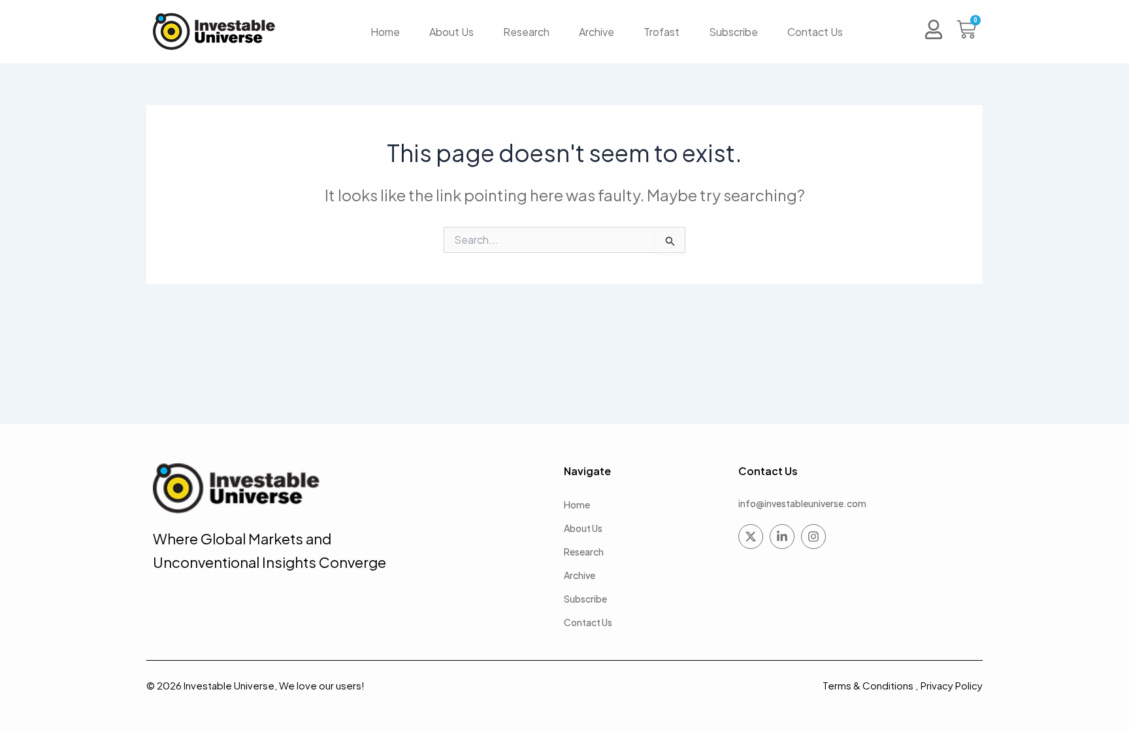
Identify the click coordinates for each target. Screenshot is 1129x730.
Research (526, 32)
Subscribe (733, 32)
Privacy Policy (952, 685)
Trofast (661, 32)
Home (385, 32)
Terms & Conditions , (870, 685)
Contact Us (815, 32)
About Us (451, 32)
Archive (596, 32)
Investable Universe (229, 685)
